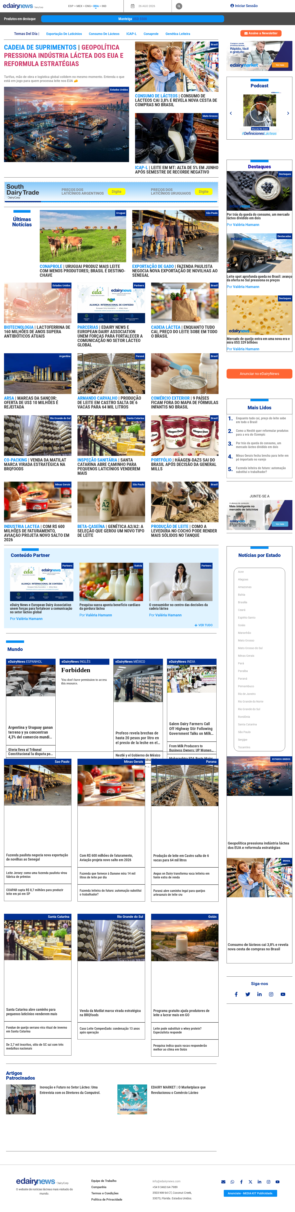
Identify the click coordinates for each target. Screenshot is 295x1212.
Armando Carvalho (97, 398)
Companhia (98, 1187)
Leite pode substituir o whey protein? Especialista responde (177, 1030)
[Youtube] (283, 994)
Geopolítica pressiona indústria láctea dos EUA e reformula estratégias (63, 55)
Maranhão (244, 632)
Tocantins (244, 747)
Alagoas (243, 579)
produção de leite (170, 526)
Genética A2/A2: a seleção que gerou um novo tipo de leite (110, 531)
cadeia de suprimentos (41, 47)
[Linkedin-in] (259, 994)
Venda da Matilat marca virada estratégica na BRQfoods (35, 464)
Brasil (214, 44)
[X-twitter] (250, 1182)
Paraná (140, 356)
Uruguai (120, 212)
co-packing (16, 460)
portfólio (162, 460)
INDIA (182, 662)
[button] (179, 6)
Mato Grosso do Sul (250, 648)
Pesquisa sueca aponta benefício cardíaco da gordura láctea (109, 607)
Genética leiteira (178, 34)
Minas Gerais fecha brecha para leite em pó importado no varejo (262, 457)
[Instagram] (271, 994)
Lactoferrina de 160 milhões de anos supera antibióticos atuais (37, 332)
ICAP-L (131, 34)
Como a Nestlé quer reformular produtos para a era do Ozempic (262, 432)
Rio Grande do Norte (250, 701)
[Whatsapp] (232, 1182)
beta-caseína (91, 526)
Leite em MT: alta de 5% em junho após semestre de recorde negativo (176, 170)
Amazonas (244, 587)
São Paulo (212, 212)
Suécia (138, 565)
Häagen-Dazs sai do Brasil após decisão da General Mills (184, 464)
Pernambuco (246, 686)
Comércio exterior (171, 398)
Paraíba (243, 671)
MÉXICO (130, 662)
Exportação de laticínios (64, 34)
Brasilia (242, 602)
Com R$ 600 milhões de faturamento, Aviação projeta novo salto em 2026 (36, 533)
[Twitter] (247, 994)
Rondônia (244, 716)
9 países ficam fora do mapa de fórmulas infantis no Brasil (184, 402)
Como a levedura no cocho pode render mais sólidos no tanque (184, 531)
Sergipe (242, 739)
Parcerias (88, 327)
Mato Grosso (210, 115)
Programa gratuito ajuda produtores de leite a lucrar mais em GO (181, 1013)
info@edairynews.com (166, 1181)
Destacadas (284, 236)
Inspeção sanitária (97, 460)
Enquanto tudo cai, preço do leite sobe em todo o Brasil (184, 332)
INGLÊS (76, 662)
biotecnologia (19, 327)
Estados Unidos (119, 89)
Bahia (241, 594)
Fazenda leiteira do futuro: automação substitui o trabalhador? (261, 470)
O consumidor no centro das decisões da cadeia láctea (178, 607)
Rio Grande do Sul (60, 418)
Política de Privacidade (106, 1199)
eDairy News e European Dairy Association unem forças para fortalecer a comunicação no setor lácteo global (110, 336)
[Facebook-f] (236, 994)
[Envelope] (223, 1182)
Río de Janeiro (247, 693)
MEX (79, 6)
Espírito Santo (246, 617)
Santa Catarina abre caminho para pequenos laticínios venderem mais (108, 466)
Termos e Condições (105, 1193)
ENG (88, 6)
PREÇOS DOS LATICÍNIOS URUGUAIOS (171, 191)
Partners (139, 285)
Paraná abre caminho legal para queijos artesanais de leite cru (179, 892)
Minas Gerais (62, 484)
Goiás (241, 625)
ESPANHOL (25, 662)
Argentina (64, 356)
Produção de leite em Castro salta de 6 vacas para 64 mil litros (109, 402)
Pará (241, 663)
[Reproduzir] (259, 113)
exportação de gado (153, 266)
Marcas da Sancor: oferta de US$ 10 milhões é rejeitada (31, 402)
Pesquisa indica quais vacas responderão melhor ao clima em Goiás (180, 1047)
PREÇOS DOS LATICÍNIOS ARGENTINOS (83, 191)
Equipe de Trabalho (103, 1181)
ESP (70, 6)
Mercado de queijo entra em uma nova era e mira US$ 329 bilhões (258, 340)
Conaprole (151, 34)
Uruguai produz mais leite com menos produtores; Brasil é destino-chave (82, 271)
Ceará (241, 610)
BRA (96, 6)
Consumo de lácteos (104, 34)
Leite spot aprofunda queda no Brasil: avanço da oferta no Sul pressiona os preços (259, 278)
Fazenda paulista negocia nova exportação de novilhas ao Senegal (175, 271)
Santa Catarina (135, 418)
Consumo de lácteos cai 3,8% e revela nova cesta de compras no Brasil (176, 100)
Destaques (259, 166)
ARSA (9, 398)
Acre (241, 571)
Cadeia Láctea (166, 327)
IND (104, 6)
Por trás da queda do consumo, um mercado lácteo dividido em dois (258, 216)
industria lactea (22, 526)
